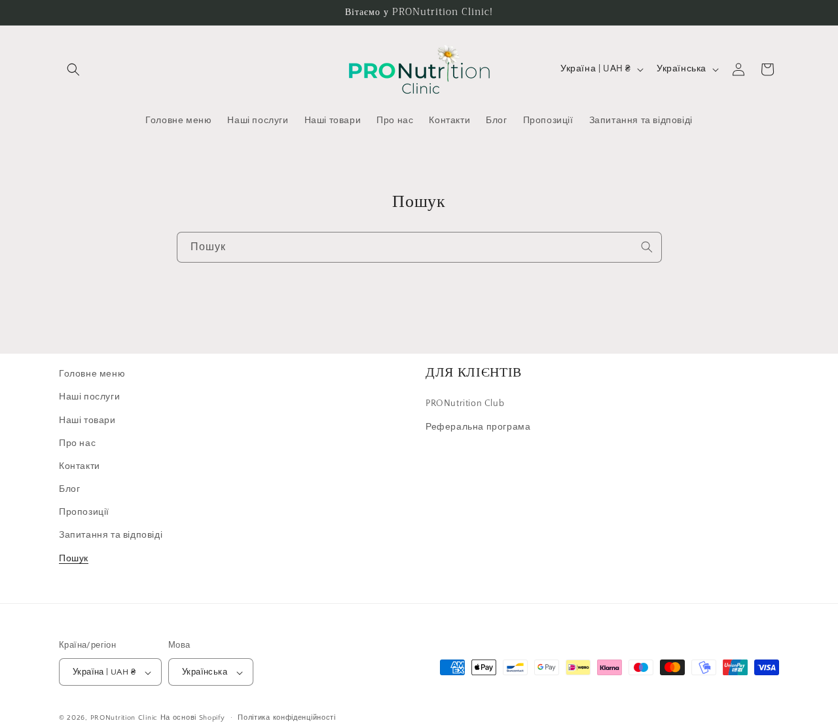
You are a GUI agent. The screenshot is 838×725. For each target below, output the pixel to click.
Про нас (77, 443)
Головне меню (92, 374)
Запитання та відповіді (110, 535)
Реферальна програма (478, 427)
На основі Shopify (192, 718)
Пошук (73, 558)
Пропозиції (84, 513)
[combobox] (419, 247)
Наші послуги (89, 397)
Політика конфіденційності (287, 718)
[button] (73, 69)
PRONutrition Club (465, 404)
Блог (69, 489)
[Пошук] (646, 246)
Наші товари (87, 420)
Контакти (79, 466)
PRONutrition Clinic (124, 718)
